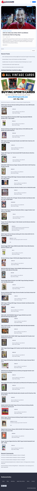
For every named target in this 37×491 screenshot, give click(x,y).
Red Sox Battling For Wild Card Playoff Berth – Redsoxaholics (12, 465)
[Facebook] (2, 486)
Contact (33, 481)
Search (2, 48)
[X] (4, 486)
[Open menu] (31, 2)
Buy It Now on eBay (16, 113)
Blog (8, 481)
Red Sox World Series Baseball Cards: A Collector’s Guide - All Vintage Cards (15, 462)
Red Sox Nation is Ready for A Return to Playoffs (15, 455)
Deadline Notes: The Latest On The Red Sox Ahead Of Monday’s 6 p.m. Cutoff (17, 61)
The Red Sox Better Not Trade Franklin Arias (10, 64)
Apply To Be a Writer (21, 481)
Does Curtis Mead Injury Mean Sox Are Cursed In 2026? (12, 67)
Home (3, 481)
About (28, 481)
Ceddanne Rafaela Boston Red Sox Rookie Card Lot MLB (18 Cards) (18, 187)
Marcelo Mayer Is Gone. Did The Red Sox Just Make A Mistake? (14, 59)
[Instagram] (6, 486)
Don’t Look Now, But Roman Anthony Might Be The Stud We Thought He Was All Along (18, 56)
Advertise (13, 481)
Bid (10, 242)
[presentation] (18, 17)
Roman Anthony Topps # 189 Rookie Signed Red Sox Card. (16, 258)
